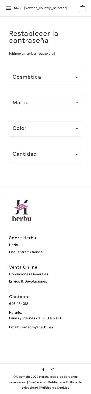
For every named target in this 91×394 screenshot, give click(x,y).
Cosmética (27, 77)
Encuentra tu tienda (25, 252)
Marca (21, 103)
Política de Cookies (54, 388)
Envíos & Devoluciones (28, 281)
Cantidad (25, 154)
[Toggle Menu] (8, 8)
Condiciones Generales (28, 274)
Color (20, 128)
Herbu (14, 244)
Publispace (56, 382)
